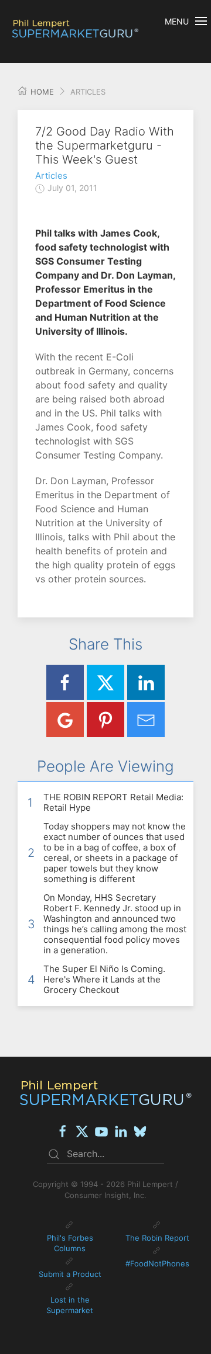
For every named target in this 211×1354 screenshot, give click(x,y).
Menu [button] (177, 21)
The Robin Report (157, 1237)
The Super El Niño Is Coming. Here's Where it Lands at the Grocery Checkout (104, 979)
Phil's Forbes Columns (70, 1243)
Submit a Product (70, 1274)
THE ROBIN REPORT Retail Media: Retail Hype (113, 802)
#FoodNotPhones (157, 1263)
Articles (51, 175)
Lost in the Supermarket (69, 1305)
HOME (41, 91)
